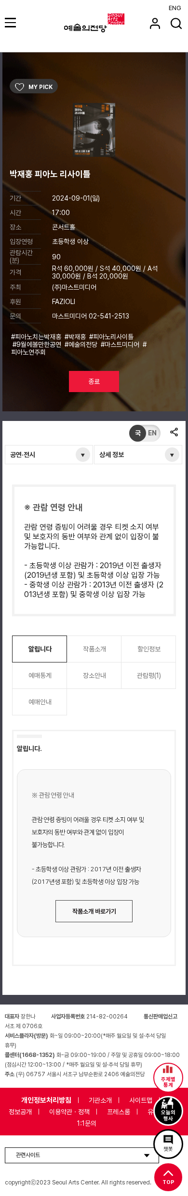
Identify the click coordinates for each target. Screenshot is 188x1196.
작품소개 (94, 649)
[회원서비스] (155, 23)
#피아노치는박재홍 (37, 337)
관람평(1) (149, 675)
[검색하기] (176, 23)
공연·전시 (22, 454)
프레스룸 (118, 1112)
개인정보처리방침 (46, 1100)
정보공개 (20, 1112)
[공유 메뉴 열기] (173, 433)
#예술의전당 (82, 344)
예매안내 (40, 702)
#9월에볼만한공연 (38, 344)
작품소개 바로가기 (94, 911)
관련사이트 (28, 1155)
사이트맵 (140, 1100)
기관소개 (100, 1100)
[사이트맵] (12, 22)
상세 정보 (111, 454)
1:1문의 (86, 1123)
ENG (175, 8)
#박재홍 (76, 337)
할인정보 (149, 649)
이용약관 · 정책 (69, 1112)
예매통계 (40, 675)
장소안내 (94, 675)
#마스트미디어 (121, 344)
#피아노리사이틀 (111, 337)
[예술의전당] (106, 23)
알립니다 (40, 649)
